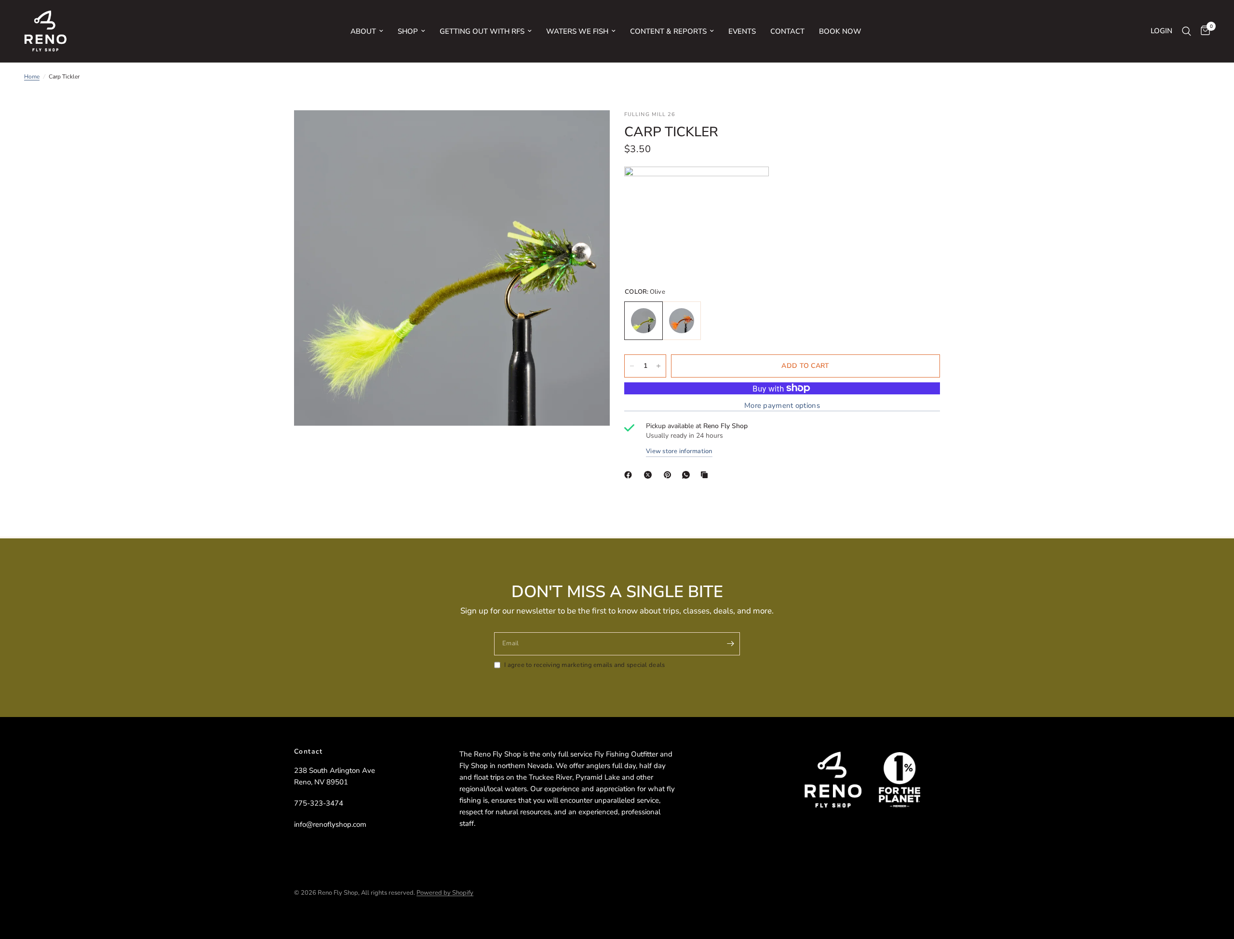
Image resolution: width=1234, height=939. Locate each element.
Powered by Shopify (444, 892)
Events (742, 31)
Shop (408, 31)
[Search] (1186, 31)
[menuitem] (366, 31)
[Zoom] (589, 130)
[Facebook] (630, 475)
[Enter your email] (730, 643)
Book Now (840, 31)
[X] (650, 475)
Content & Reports (668, 31)
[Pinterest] (669, 475)
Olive (643, 320)
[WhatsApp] (688, 475)
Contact (787, 31)
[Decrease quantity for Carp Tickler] (632, 366)
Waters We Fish (577, 31)
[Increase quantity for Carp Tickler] (658, 366)
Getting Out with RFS (482, 31)
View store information (679, 451)
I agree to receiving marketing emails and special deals (584, 665)
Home (32, 76)
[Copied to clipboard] (706, 475)
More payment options (782, 406)
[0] (1203, 31)
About (363, 31)
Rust (681, 320)
